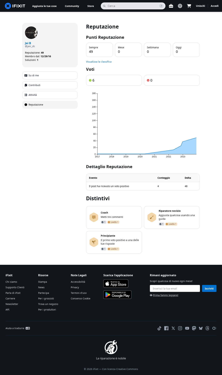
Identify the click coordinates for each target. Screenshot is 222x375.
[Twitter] (173, 328)
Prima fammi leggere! (165, 295)
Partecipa (43, 293)
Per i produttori (47, 309)
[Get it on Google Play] (117, 295)
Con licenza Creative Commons (120, 369)
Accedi (215, 5)
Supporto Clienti (15, 287)
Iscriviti (209, 288)
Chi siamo (11, 281)
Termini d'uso (79, 293)
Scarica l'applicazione (118, 275)
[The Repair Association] (214, 328)
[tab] (50, 75)
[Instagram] (180, 328)
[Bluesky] (201, 328)
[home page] (15, 6)
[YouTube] (187, 328)
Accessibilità (78, 281)
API (7, 309)
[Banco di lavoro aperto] (171, 5)
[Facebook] (166, 328)
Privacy (75, 287)
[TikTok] (159, 328)
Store (90, 6)
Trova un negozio (48, 304)
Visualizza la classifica (99, 61)
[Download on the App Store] (115, 283)
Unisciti (200, 5)
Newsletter (12, 304)
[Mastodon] (194, 328)
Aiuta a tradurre (15, 328)
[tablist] (49, 90)
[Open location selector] (180, 5)
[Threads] (207, 328)
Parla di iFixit (13, 293)
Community (72, 6)
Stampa (42, 281)
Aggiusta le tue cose (44, 6)
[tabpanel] (143, 138)
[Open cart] (189, 5)
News (41, 287)
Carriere (10, 298)
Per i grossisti (46, 298)
